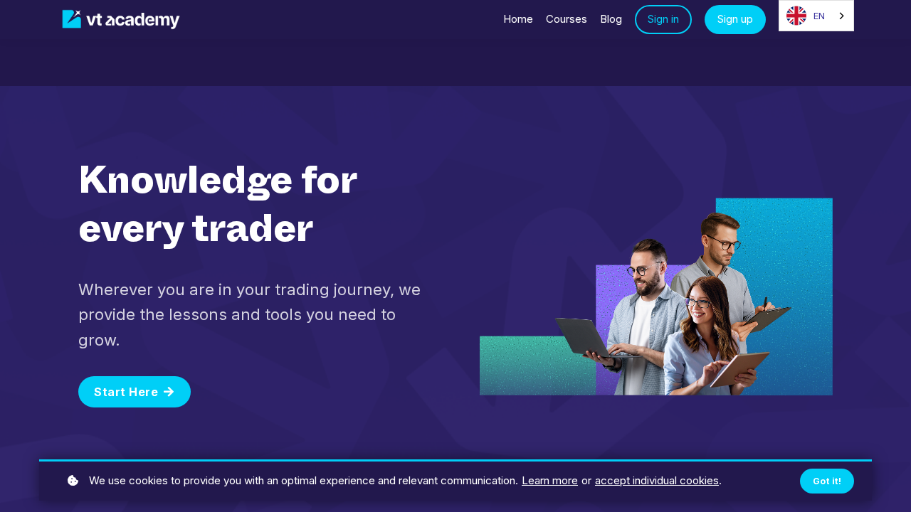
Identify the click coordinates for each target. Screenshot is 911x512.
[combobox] (816, 15)
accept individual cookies (657, 480)
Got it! (827, 481)
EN (819, 15)
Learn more (550, 480)
